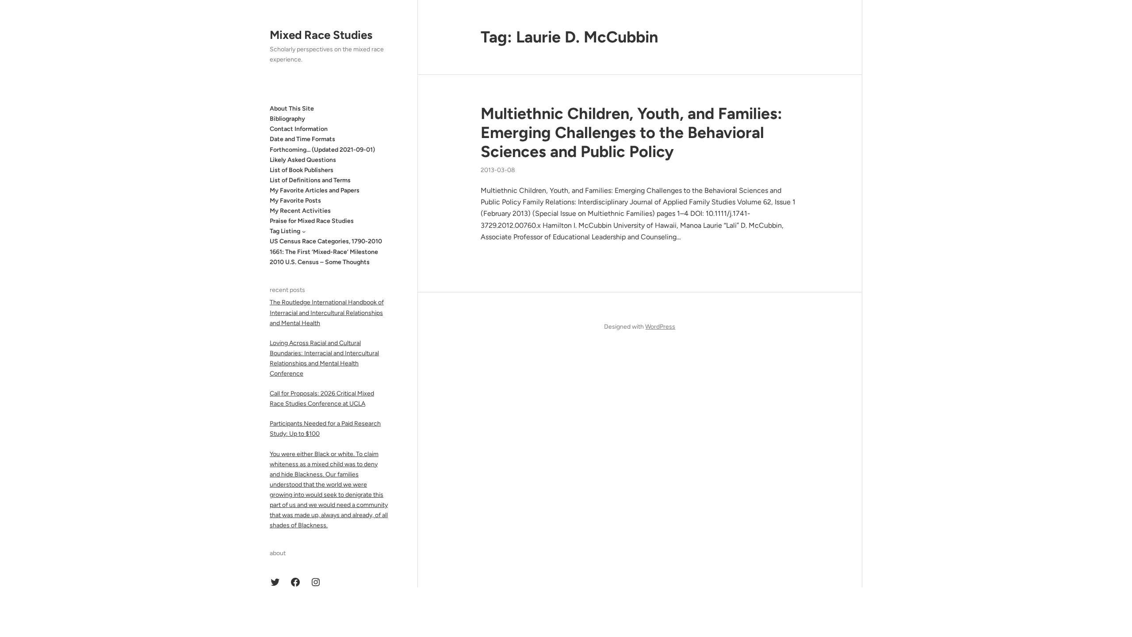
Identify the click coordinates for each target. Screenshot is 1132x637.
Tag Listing (285, 231)
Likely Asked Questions (303, 160)
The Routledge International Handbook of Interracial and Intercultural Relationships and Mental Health (327, 312)
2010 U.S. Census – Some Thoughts (320, 262)
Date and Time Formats (302, 139)
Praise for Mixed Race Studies (312, 221)
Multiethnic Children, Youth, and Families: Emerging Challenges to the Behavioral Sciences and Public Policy (631, 132)
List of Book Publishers (301, 170)
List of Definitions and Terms (310, 180)
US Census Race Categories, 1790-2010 (326, 241)
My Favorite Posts (295, 200)
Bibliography (287, 119)
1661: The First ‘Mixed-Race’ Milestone (324, 252)
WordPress (660, 326)
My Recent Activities (300, 211)
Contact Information (299, 129)
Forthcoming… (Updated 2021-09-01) (322, 149)
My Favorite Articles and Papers (314, 190)
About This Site (292, 108)
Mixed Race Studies (321, 35)
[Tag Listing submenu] (304, 231)
